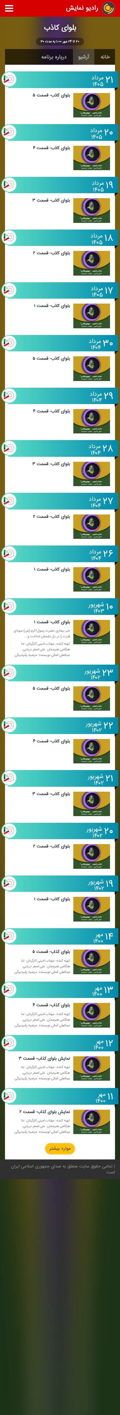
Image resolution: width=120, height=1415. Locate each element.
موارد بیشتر (60, 1149)
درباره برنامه (54, 57)
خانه (105, 57)
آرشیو (83, 57)
